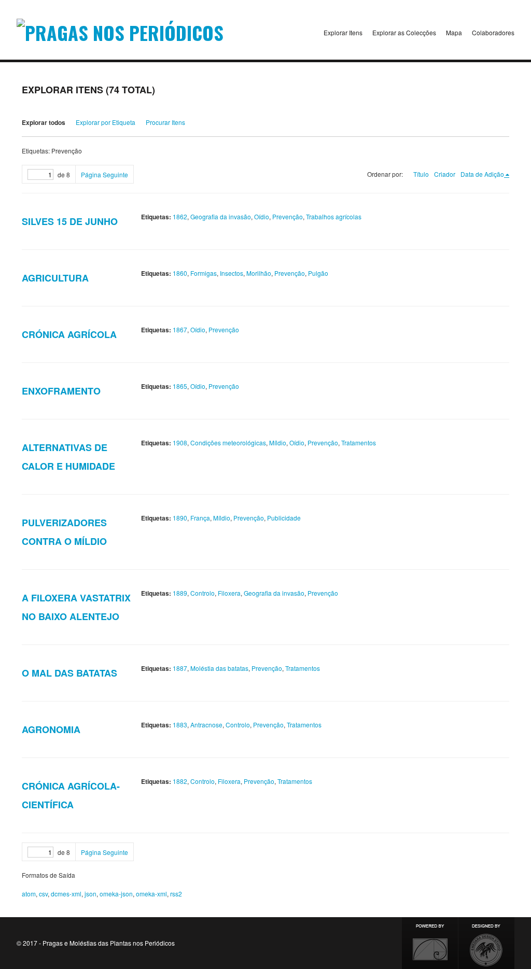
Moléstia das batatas (219, 668)
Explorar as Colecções (404, 32)
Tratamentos (358, 442)
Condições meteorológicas (228, 442)
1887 (180, 668)
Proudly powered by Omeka (430, 943)
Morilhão (258, 273)
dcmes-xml (66, 893)
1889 (180, 592)
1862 (180, 216)
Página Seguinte (104, 174)
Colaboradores (493, 32)
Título (421, 174)
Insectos (231, 273)
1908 (180, 442)
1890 (180, 517)
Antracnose (206, 724)
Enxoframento (61, 391)
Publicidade (284, 517)
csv (43, 893)
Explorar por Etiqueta (105, 122)
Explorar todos (43, 122)
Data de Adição (482, 174)
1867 (180, 329)
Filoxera (229, 592)
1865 (180, 386)
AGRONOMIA (51, 729)
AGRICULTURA (55, 278)
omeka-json (116, 893)
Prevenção (287, 216)
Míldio (277, 442)
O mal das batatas (69, 673)
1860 (180, 273)
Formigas (203, 273)
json (90, 893)
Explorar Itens (343, 32)
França (200, 517)
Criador (444, 174)
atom (29, 893)
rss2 (176, 893)
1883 (180, 724)
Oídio (261, 216)
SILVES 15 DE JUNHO (70, 221)
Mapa (454, 32)
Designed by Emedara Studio (486, 943)
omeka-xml (151, 893)
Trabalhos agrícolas (333, 216)
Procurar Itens (165, 122)
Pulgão (318, 273)
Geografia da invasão (220, 216)
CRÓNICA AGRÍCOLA (69, 334)
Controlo (202, 592)
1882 (180, 781)
